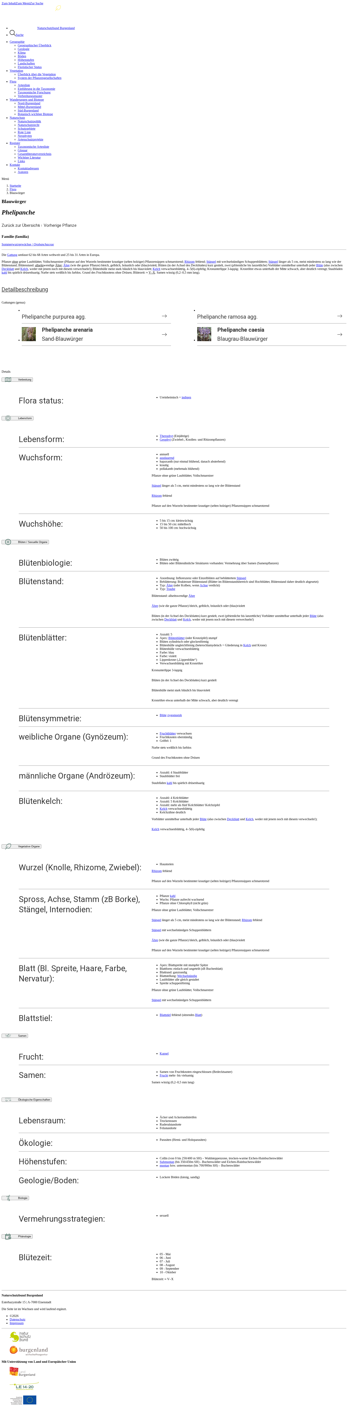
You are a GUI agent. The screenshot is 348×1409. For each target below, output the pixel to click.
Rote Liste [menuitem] (24, 132)
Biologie (22, 1198)
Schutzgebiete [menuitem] (26, 128)
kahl (4, 272)
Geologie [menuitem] (23, 49)
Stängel (211, 261)
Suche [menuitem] (20, 35)
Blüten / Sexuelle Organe (32, 542)
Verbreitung (24, 379)
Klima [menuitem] (22, 52)
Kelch (24, 269)
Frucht (164, 1075)
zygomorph (174, 715)
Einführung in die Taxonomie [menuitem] (36, 88)
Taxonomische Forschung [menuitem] (34, 92)
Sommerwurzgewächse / (28, 244)
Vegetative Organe (29, 846)
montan (164, 1165)
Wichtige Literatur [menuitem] (29, 157)
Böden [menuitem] (22, 56)
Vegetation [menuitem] (16, 70)
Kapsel (164, 1053)
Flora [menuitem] (13, 81)
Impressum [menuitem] (17, 1323)
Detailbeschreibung (25, 289)
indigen (186, 397)
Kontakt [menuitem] (15, 164)
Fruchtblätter (168, 733)
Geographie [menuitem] (17, 41)
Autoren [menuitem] (23, 172)
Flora (13, 189)
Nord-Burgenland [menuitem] (29, 103)
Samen (22, 1035)
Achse (204, 585)
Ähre (66, 265)
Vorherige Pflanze (60, 225)
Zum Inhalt (9, 3)
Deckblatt (8, 269)
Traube (170, 589)
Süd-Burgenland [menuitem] (28, 110)
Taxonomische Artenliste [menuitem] (33, 146)
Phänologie (24, 1236)
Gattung (12, 255)
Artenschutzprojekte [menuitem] (30, 139)
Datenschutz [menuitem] (17, 1319)
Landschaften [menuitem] (26, 63)
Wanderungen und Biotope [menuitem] (27, 99)
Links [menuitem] (21, 161)
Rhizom (189, 261)
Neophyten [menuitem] (25, 136)
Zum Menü (23, 3)
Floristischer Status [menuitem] (30, 67)
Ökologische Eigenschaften (34, 1099)
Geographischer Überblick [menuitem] (34, 45)
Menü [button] (5, 179)
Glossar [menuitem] (22, 150)
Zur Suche (36, 3)
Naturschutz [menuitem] (17, 117)
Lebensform (25, 418)
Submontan (167, 1162)
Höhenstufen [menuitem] (26, 60)
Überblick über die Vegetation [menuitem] (37, 74)
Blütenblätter (176, 638)
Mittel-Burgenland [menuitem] (29, 107)
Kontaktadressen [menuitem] (28, 168)
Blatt (198, 1015)
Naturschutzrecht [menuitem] (28, 125)
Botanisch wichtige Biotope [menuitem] (35, 114)
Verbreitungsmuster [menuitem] (30, 96)
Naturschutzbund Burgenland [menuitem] (56, 28)
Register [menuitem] (15, 143)
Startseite (15, 185)
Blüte (319, 265)
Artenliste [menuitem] (24, 85)
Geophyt (165, 439)
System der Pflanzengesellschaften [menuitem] (39, 78)
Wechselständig (187, 976)
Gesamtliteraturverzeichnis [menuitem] (34, 154)
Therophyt (166, 436)
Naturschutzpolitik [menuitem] (29, 121)
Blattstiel (165, 1015)
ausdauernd (167, 458)
